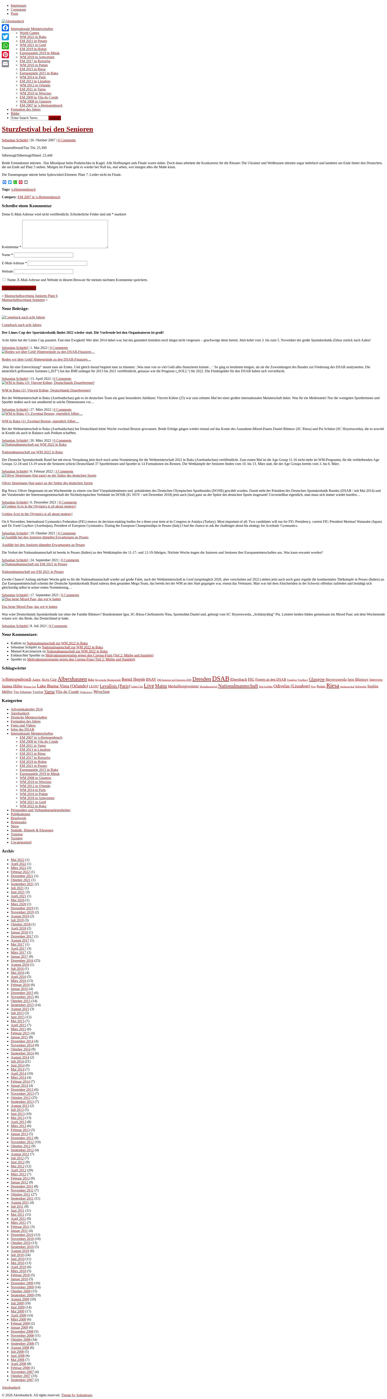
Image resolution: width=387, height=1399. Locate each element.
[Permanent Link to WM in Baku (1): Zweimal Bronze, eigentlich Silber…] (42, 413)
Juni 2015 (18, 1017)
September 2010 (22, 1247)
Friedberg (303, 680)
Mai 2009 (17, 1311)
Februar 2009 (20, 1323)
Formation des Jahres (26, 109)
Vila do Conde (67, 691)
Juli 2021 (17, 888)
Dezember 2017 (22, 936)
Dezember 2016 (22, 960)
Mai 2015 (17, 1021)
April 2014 (18, 1073)
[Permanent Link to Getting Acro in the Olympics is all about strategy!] (39, 506)
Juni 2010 (18, 1259)
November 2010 (22, 1239)
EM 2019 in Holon (33, 49)
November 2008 (22, 1335)
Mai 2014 (17, 1069)
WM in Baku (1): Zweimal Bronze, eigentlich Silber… (40, 421)
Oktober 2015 (20, 1001)
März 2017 (18, 952)
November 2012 (22, 1142)
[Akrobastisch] (13, 21)
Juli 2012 (17, 1158)
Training (17, 834)
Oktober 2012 (20, 1146)
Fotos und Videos (23, 725)
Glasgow (317, 679)
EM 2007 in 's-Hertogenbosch (39, 197)
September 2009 (22, 1295)
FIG (251, 679)
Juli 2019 (17, 920)
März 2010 (18, 1271)
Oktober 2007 (20, 1376)
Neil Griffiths (266, 686)
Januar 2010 (19, 1279)
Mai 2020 (17, 900)
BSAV (151, 679)
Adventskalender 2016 (27, 709)
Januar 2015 (19, 1037)
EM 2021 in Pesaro (33, 41)
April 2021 (18, 896)
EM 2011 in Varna (33, 89)
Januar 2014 (19, 1085)
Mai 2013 (17, 1118)
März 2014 (18, 1077)
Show (15, 826)
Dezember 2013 (22, 1089)
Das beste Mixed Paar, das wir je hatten (29, 607)
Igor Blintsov (358, 679)
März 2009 (18, 1319)
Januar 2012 (19, 1182)
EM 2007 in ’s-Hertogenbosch (41, 105)
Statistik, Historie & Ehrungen (32, 830)
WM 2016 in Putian (34, 65)
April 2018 (18, 928)
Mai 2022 (17, 860)
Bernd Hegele (133, 679)
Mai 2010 (17, 1263)
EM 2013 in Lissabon (35, 81)
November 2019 (22, 912)
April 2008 (18, 1364)
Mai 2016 (17, 973)
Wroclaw (101, 691)
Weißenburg (86, 692)
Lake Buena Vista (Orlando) (62, 685)
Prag (313, 686)
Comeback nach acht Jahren (21, 325)
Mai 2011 (17, 1214)
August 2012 (20, 1154)
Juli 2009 (17, 1303)
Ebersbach (238, 679)
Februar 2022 (20, 872)
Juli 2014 (17, 1061)
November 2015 (22, 997)
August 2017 (20, 940)
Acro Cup (49, 679)
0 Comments (67, 140)
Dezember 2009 (22, 1283)
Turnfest (37, 692)
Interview (376, 679)
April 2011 (18, 1218)
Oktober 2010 (20, 1243)
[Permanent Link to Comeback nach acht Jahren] (23, 317)
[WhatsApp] (5, 45)
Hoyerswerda (336, 679)
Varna (49, 691)
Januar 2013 (19, 1134)
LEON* (94, 686)
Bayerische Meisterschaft (108, 679)
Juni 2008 (18, 1356)
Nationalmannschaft (238, 686)
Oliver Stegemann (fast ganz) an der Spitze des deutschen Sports (47, 483)
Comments (18, 9)
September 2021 (22, 884)
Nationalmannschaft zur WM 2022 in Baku (32, 452)
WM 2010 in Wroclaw (36, 93)
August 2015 (20, 1009)
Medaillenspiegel (208, 686)
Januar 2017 (19, 956)
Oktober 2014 (20, 1049)
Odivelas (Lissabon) (291, 685)
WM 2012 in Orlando (35, 85)
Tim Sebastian (22, 692)
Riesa (332, 685)
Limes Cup (137, 686)
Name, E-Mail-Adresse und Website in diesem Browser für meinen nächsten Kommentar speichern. (77, 280)
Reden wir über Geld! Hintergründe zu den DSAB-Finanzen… (46, 359)
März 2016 (18, 981)
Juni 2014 (18, 1065)
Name (7, 255)
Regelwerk (18, 818)
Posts (14, 13)
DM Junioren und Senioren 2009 (174, 680)
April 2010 (18, 1267)
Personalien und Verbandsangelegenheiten (40, 810)
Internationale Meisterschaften (32, 29)
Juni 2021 (18, 892)
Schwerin (360, 686)
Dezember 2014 (22, 1041)
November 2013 (22, 1094)
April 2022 (18, 864)
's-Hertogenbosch (23, 189)
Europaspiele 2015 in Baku (39, 73)
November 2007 (22, 1372)
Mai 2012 (17, 1166)
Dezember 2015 (22, 993)
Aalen (36, 679)
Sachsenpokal (347, 686)
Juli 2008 (17, 1352)
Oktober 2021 (20, 880)
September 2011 (22, 1198)
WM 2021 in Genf (33, 45)
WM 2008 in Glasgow (36, 101)
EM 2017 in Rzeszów (35, 61)
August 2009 (20, 1299)
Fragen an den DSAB (270, 679)
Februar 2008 (20, 1368)
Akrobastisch (20, 713)
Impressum (18, 5)
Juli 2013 (17, 1110)
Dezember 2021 (22, 876)
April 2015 (18, 1025)
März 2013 (18, 1126)
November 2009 (22, 1287)
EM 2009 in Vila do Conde (39, 97)
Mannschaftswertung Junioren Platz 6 (31, 296)
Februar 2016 (20, 985)
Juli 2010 (17, 1255)
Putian (321, 686)
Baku (91, 679)
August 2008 (20, 1347)
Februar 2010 (20, 1275)
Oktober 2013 (20, 1098)
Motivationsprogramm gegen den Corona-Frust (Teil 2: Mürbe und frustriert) (99, 655)
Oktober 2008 (20, 1339)
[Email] (5, 63)
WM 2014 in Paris (33, 77)
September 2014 (22, 1053)
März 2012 (18, 1174)
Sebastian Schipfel (15, 140)
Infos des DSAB (22, 729)
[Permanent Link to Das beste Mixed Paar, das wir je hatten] (31, 599)
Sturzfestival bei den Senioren (47, 129)
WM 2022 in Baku (33, 37)
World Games (29, 33)
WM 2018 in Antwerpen (37, 57)
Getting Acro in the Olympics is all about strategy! (37, 514)
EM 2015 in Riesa (32, 69)
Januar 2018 (19, 932)
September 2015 (22, 1005)
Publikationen (20, 814)
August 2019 (20, 916)
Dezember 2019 (22, 908)
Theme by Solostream (76, 1395)
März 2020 (18, 904)
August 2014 (20, 1057)
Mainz (161, 685)
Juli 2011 (17, 1206)
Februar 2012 (20, 1178)
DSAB (220, 678)
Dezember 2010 (22, 1235)
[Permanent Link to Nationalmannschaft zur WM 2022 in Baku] (34, 444)
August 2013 (20, 1106)
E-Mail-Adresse (14, 263)
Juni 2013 (18, 1114)
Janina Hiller (12, 686)
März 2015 (18, 1029)
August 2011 (20, 1202)
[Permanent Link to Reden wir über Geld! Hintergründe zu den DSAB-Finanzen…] (48, 352)
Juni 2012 (18, 1162)
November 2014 (22, 1045)
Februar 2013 (20, 1130)
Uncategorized (21, 842)
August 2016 (20, 964)
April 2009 (18, 1315)
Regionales (18, 822)
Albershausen (72, 679)
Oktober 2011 (20, 1194)
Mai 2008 (17, 1360)
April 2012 (18, 1170)
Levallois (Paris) (115, 685)
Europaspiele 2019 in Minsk (40, 53)
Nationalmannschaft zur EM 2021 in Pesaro (33, 572)
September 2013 (22, 1102)
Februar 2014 (20, 1081)
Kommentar (11, 247)
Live (149, 685)
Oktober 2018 (20, 924)
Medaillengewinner (183, 686)
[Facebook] (5, 27)
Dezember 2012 (22, 1138)
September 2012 (22, 1150)
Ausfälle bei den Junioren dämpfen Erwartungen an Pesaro (43, 545)
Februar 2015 (20, 1033)
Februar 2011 (20, 1227)
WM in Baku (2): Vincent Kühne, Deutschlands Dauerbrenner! (46, 390)
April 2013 (18, 1122)
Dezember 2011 (22, 1186)
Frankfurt (292, 680)
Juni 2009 (18, 1307)
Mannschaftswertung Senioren (23, 300)
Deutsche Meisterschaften (29, 717)
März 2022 (18, 868)
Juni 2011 (17, 1210)
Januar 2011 (19, 1231)
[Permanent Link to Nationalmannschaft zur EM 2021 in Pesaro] (34, 564)
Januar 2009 (19, 1327)
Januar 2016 (19, 989)
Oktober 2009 (20, 1291)
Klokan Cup (30, 686)
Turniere (17, 838)
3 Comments (64, 471)
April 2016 (18, 977)
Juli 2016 (17, 969)
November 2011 (22, 1190)
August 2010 (20, 1251)
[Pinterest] (5, 54)
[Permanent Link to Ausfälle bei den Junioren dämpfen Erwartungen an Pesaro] (45, 537)
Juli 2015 (17, 1013)
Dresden (201, 679)
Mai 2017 (17, 944)
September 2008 (22, 1343)
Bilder (15, 113)
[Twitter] (5, 36)
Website (7, 271)
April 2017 (18, 948)
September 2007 (22, 1380)
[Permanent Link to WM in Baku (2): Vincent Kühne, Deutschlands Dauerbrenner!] (48, 383)
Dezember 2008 (22, 1331)
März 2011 (18, 1223)
